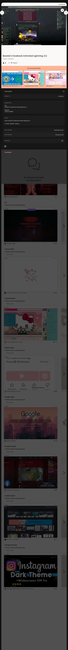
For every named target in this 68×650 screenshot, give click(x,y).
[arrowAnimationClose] (2, 13)
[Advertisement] (6, 325)
